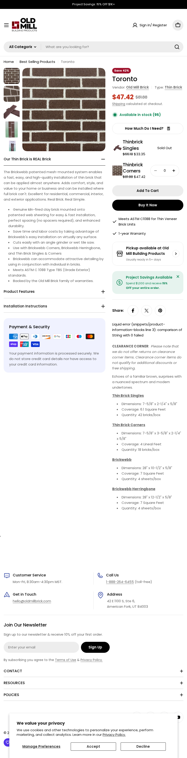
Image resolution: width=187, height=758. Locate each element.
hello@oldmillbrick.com (32, 601)
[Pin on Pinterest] (160, 310)
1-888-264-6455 (120, 581)
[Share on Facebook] (132, 310)
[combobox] (93, 46)
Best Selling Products (37, 61)
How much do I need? (144, 128)
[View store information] (175, 253)
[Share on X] (146, 310)
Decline (143, 746)
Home (9, 61)
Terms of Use (65, 660)
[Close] (178, 276)
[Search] (177, 47)
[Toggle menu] (6, 25)
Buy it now (147, 205)
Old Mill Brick (137, 87)
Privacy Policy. (114, 734)
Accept (93, 746)
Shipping (118, 104)
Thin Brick (173, 87)
